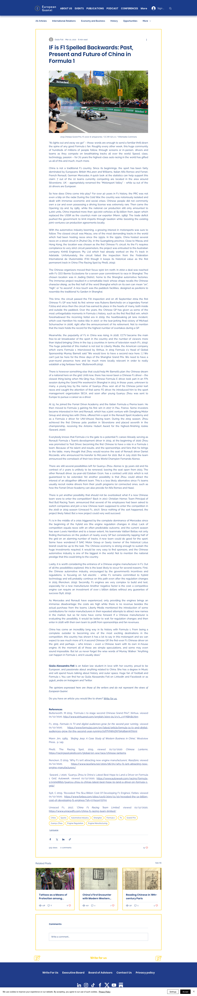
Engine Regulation (75, 823)
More (145, 21)
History (114, 21)
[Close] (193, 992)
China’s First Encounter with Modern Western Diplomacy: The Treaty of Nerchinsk (98, 896)
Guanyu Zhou (56, 823)
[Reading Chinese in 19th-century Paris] (142, 879)
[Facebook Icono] (100, 985)
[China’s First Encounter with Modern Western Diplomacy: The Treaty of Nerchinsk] (98, 879)
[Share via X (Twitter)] (56, 839)
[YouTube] (114, 985)
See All (158, 863)
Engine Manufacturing (97, 823)
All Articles (41, 21)
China (53, 818)
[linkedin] (79, 985)
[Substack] (121, 985)
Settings (173, 991)
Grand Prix (131, 818)
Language (53, 830)
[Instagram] (86, 985)
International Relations (64, 21)
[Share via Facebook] (50, 839)
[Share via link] (70, 839)
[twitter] (107, 985)
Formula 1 (111, 818)
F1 (121, 818)
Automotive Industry (80, 818)
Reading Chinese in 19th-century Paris (141, 896)
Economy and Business (93, 21)
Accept (185, 991)
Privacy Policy (104, 991)
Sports (63, 818)
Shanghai (98, 818)
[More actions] (146, 39)
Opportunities (130, 21)
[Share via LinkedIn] (63, 839)
